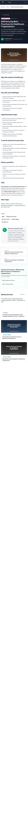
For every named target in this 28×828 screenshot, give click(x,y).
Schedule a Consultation (7, 205)
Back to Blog (6, 14)
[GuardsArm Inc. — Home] (6, 2)
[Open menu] (25, 2)
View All (22, 294)
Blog (8, 6)
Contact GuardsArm (19, 205)
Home (3, 6)
